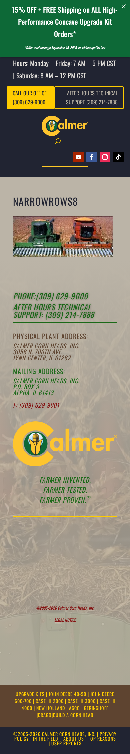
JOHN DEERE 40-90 (68, 693)
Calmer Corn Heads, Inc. (46, 345)
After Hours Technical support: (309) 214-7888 (53, 310)
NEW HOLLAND (51, 707)
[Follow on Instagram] (105, 157)
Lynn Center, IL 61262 (42, 357)
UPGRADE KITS (31, 693)
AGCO (75, 707)
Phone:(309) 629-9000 (50, 296)
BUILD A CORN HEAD (73, 714)
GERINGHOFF (96, 707)
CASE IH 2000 (50, 700)
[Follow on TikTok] (118, 157)
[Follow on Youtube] (78, 157)
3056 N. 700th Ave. (37, 351)
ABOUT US (73, 738)
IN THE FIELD (45, 738)
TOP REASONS (102, 738)
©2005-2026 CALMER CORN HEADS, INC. (54, 733)
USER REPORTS (66, 743)
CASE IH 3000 (82, 700)
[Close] (124, 6)
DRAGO (45, 714)
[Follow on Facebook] (91, 157)
